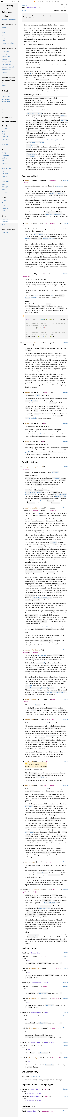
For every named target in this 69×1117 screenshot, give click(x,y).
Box (46, 1096)
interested (44, 198)
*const (32, 892)
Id (23, 225)
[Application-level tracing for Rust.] (7, 1)
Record (26, 276)
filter (61, 519)
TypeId (55, 890)
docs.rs (39, 1)
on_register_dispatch (34, 467)
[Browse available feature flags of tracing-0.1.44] (19, 1)
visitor (27, 239)
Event (46, 392)
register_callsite (32, 508)
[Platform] (13, 1)
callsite (37, 513)
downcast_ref (34, 968)
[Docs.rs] (2, 1)
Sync (46, 1012)
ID (30, 73)
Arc (46, 1089)
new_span (28, 223)
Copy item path (40, 7)
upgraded (39, 501)
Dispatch (27, 469)
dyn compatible (35, 1076)
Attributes (50, 223)
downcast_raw (36, 890)
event (27, 392)
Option (25, 652)
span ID (62, 229)
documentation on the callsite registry (46, 140)
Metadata (52, 180)
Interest (54, 510)
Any (28, 960)
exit (27, 441)
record (28, 274)
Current (49, 862)
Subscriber (36, 953)
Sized (39, 1093)
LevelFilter (34, 652)
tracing (9, 5)
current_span (30, 862)
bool (26, 183)
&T (59, 968)
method (48, 239)
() (36, 892)
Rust (47, 1)
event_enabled (31, 699)
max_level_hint (31, 650)
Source (24, 10)
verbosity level (42, 655)
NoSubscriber (48, 1111)
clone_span (29, 719)
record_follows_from (33, 343)
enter (27, 423)
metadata (59, 186)
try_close (29, 785)
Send (46, 983)
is (30, 956)
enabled (28, 180)
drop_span (29, 761)
